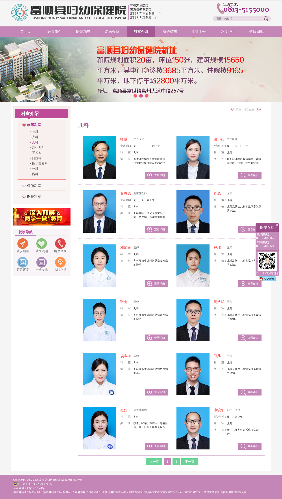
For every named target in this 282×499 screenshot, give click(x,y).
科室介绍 (141, 31)
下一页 (189, 461)
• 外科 (34, 168)
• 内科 (34, 174)
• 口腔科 (35, 158)
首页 (238, 109)
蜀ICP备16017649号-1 (34, 488)
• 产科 (34, 137)
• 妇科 (34, 131)
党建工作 (199, 31)
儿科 (259, 109)
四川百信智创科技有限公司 (231, 492)
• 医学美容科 (39, 163)
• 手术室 (35, 153)
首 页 (25, 31)
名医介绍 (112, 31)
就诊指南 (170, 31)
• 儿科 (34, 142)
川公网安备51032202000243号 (35, 484)
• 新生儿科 (37, 147)
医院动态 (83, 31)
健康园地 (256, 31)
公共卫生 (228, 31)
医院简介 (54, 31)
